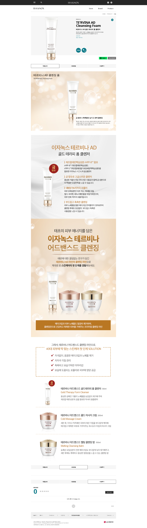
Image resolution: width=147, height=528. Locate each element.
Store (91, 8)
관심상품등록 (112, 58)
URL (112, 20)
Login (34, 515)
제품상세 (45, 66)
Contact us (51, 515)
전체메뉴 (34, 2)
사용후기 (102, 66)
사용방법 (73, 66)
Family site (109, 515)
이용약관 (63, 515)
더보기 (73, 506)
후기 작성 (109, 492)
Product (110, 8)
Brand (100, 8)
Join (41, 515)
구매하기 (104, 58)
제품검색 (41, 2)
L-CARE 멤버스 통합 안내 (92, 515)
